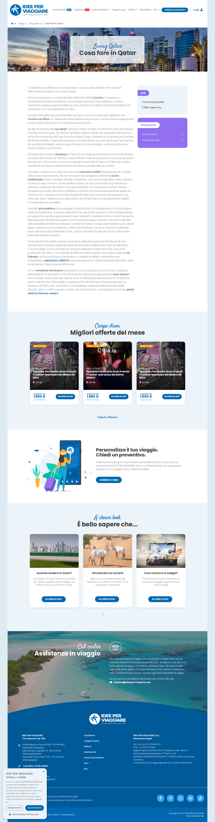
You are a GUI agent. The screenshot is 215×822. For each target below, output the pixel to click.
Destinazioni (145, 10)
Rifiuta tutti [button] (14, 808)
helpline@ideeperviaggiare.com (132, 682)
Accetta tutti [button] (35, 808)
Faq (85, 769)
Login (196, 10)
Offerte (87, 746)
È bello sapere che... (152, 107)
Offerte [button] (132, 10)
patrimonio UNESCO (57, 260)
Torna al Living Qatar (153, 102)
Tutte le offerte (106, 417)
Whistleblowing (68, 814)
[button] (103, 613)
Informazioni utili (150, 140)
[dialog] (25, 793)
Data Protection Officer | (48, 814)
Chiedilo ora (108, 480)
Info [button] (155, 10)
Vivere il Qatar (149, 134)
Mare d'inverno (62, 10)
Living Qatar (34, 23)
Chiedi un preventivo (175, 10)
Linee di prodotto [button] (100, 10)
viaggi (21, 23)
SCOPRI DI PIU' (53, 599)
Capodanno (81, 10)
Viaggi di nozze (119, 10)
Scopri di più (65, 396)
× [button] (43, 771)
